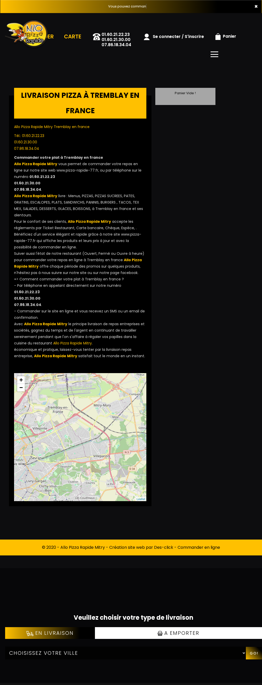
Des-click (163, 547)
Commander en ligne (199, 547)
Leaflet (141, 499)
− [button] (21, 387)
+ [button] (21, 380)
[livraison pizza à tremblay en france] (30, 20)
